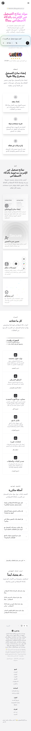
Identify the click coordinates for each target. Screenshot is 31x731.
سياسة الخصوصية (15, 702)
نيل (13, 720)
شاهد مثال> (15, 449)
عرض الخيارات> (15, 430)
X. (5, 722)
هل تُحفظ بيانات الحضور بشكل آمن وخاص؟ (13, 520)
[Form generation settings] (16, 43)
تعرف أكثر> (15, 409)
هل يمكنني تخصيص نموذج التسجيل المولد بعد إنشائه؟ (13, 512)
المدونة (15, 714)
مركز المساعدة (15, 690)
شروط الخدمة (15, 700)
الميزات (15, 672)
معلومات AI (15, 681)
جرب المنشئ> (15, 368)
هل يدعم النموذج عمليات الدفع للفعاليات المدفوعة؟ (12, 536)
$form (15, 705)
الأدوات (15, 676)
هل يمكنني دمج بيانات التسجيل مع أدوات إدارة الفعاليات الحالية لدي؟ (13, 528)
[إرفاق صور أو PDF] (3, 43)
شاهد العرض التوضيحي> (15, 387)
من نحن (15, 712)
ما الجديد (15, 683)
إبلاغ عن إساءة (15, 693)
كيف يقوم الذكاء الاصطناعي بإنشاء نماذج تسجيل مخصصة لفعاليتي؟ (13, 504)
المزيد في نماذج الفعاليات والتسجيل (15, 560)
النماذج (15, 674)
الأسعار (15, 679)
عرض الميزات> (15, 471)
